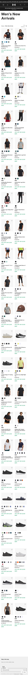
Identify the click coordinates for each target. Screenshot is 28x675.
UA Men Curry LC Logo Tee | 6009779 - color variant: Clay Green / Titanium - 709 (20, 398)
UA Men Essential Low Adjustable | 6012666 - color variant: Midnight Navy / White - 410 (18, 316)
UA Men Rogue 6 (5, 568)
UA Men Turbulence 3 (19, 565)
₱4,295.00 (3, 485)
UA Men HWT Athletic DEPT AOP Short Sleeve (20, 430)
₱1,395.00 (17, 239)
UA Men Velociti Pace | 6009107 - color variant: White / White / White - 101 (22, 617)
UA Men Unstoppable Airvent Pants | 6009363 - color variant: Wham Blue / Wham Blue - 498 (18, 124)
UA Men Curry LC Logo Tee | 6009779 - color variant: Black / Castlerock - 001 (15, 398)
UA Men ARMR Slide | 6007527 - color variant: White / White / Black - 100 (20, 506)
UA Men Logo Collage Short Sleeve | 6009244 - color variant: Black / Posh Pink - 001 (2, 206)
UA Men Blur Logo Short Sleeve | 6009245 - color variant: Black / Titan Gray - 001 (15, 178)
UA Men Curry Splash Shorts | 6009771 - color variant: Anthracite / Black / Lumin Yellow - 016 (15, 96)
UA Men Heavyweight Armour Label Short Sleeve (7, 457)
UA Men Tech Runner (6, 484)
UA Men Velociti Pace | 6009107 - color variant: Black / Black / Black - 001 (15, 617)
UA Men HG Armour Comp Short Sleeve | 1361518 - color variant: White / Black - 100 (24, 453)
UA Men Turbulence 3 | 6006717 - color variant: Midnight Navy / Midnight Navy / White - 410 (24, 562)
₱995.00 (17, 322)
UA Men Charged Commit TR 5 (6, 539)
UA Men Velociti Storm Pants (19, 210)
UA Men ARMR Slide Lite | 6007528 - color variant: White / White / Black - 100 (6, 506)
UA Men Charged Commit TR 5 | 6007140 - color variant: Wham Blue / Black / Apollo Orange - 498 (11, 533)
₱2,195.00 (3, 48)
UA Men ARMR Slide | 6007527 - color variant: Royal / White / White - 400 (24, 506)
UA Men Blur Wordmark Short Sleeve (6, 183)
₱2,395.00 (17, 47)
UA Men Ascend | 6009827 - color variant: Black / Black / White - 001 (15, 480)
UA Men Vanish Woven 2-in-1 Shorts (20, 266)
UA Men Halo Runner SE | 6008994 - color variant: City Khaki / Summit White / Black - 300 (2, 343)
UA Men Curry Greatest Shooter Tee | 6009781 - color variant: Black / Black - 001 (2, 398)
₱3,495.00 (17, 268)
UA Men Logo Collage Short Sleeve (7, 210)
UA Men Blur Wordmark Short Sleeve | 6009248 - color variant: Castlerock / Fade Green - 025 (2, 178)
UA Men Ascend (18, 484)
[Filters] (26, 26)
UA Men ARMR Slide (19, 510)
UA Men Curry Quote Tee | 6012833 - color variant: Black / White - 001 (15, 42)
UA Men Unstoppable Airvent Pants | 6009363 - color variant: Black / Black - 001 (15, 124)
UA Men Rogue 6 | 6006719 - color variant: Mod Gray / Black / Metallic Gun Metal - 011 (11, 562)
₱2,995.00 (3, 268)
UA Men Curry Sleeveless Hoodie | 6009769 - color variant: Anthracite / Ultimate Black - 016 (2, 124)
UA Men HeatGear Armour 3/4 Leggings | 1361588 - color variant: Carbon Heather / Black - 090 (18, 289)
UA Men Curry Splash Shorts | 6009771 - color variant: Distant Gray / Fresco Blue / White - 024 (20, 96)
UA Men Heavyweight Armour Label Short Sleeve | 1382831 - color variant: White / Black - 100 (2, 453)
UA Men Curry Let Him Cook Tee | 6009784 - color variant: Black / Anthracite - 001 (15, 69)
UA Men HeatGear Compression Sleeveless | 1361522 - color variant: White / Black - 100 (4, 617)
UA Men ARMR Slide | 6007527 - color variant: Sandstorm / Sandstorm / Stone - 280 (22, 506)
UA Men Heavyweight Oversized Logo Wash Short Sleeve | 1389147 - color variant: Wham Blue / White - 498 (6, 233)
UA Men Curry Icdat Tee (6, 100)
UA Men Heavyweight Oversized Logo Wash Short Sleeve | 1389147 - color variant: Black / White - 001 (2, 233)
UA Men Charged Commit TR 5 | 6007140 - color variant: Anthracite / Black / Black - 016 (4, 533)
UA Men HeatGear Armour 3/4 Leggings (20, 293)
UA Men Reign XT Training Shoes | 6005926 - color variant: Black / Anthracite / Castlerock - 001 (2, 371)
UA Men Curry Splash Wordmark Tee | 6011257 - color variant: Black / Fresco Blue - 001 (2, 42)
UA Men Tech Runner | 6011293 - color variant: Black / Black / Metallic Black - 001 (2, 480)
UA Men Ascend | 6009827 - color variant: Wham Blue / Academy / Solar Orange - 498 (22, 480)
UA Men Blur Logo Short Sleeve (20, 183)
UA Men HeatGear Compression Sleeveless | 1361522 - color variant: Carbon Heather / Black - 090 (2, 617)
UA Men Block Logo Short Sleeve (20, 155)
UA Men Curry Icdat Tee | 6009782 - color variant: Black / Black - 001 (2, 96)
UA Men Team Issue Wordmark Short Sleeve (6, 321)
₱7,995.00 (3, 377)
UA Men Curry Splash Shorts (19, 101)
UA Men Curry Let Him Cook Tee (19, 73)
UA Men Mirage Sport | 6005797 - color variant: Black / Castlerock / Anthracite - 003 (2, 590)
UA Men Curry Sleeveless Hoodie (6, 128)
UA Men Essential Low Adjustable (19, 321)
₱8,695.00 (17, 622)
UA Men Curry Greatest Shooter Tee (6, 402)
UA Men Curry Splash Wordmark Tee (6, 46)
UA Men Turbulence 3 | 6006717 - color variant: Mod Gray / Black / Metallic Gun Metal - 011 (22, 562)
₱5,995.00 (3, 541)
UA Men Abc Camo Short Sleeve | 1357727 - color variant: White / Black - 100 (4, 289)
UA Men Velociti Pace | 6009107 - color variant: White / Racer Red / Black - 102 (18, 617)
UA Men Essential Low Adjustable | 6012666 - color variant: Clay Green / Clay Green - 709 (20, 316)
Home (2, 26)
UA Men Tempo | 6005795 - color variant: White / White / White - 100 (18, 590)
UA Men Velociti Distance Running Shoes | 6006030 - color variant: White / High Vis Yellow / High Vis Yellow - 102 (18, 343)
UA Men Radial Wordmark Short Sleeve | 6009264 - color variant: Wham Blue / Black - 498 (6, 151)
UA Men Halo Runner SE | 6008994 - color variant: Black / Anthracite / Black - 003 (6, 343)
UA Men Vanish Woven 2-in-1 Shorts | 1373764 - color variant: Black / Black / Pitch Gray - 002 (15, 261)
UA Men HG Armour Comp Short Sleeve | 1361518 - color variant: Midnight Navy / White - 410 (15, 453)
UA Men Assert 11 (18, 536)
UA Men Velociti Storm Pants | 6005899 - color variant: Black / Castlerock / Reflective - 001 (15, 206)
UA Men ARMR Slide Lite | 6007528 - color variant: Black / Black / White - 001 (2, 506)
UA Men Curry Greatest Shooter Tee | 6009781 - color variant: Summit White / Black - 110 (4, 398)
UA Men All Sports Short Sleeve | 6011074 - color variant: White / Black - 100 (4, 69)
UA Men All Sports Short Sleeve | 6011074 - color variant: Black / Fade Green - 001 (2, 69)
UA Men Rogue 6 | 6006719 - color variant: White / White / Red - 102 (2, 564)
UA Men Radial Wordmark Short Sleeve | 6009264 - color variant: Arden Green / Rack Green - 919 (8, 151)
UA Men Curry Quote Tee (20, 45)
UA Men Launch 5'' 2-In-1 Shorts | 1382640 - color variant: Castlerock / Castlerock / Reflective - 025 (4, 261)
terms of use (16, 673)
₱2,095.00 (17, 459)
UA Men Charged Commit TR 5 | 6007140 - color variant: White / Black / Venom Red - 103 (6, 533)
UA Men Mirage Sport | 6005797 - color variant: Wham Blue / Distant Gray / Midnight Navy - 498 (6, 590)
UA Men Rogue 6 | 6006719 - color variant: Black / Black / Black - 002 (2, 562)
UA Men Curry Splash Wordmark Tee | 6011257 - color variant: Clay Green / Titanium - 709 (8, 42)
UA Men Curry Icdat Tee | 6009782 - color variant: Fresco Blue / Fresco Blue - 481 (4, 96)
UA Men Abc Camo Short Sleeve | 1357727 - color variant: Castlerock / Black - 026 (2, 289)
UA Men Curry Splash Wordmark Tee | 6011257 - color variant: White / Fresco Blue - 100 (4, 42)
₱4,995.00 (17, 212)
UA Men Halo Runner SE (6, 347)
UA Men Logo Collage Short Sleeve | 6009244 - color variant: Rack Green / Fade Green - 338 (6, 206)
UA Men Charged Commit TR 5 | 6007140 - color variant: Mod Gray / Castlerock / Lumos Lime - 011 (2, 533)
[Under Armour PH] (14, 5)
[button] (20, 4)
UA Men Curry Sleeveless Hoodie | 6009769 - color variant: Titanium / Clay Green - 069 (4, 124)
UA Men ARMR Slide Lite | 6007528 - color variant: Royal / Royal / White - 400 (11, 506)
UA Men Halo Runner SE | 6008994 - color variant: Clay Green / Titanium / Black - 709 (8, 343)
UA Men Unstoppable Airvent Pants (19, 128)
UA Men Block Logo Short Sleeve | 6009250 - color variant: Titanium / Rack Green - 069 (15, 151)
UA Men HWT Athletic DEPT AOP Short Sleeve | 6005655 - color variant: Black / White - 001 (15, 425)
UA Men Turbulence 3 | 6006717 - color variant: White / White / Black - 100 (15, 562)
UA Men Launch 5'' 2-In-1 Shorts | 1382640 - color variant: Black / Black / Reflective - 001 (2, 261)
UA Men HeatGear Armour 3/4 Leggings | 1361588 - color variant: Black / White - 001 (15, 289)
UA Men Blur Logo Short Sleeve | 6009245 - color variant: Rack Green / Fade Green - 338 (18, 178)
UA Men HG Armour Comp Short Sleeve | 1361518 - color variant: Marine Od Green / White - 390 (18, 453)
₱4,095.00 (17, 485)
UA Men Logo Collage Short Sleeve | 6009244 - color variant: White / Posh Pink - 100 (4, 206)
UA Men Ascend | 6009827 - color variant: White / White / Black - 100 (20, 480)
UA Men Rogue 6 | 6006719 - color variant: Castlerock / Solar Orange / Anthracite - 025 (4, 562)
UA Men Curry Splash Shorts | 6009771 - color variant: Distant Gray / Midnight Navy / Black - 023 (18, 96)
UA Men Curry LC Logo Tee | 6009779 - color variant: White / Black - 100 (18, 398)
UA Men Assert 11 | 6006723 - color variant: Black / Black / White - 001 (15, 533)
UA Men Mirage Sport (6, 594)
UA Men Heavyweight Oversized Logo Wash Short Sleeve (6, 238)
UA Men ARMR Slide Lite (6, 510)
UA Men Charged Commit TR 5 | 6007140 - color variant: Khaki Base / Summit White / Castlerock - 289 (8, 533)
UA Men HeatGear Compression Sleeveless (6, 621)
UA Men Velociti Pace (19, 620)
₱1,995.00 (17, 511)
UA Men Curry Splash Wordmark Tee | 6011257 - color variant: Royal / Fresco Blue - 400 (6, 42)
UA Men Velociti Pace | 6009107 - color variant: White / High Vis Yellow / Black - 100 (20, 617)
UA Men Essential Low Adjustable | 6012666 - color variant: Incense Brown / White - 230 (15, 316)
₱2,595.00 (17, 75)
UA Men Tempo (18, 594)
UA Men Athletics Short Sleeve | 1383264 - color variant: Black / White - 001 (15, 233)
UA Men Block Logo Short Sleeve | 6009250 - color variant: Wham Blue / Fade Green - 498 (18, 151)
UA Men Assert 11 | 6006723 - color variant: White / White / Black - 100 (18, 533)
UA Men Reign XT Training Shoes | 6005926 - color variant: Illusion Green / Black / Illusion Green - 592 (8, 371)
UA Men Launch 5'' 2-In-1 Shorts (6, 266)
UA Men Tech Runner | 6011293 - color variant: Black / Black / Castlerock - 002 (4, 480)
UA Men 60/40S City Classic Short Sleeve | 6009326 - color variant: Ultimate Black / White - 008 (2, 425)
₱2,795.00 (17, 103)
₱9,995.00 (17, 350)
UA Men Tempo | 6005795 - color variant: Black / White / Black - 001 (15, 590)
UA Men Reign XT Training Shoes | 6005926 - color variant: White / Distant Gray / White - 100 (4, 371)
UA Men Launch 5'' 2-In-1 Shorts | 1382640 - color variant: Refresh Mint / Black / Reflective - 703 (6, 261)
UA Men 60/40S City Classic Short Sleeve (5, 430)
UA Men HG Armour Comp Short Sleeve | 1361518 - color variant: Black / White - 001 (20, 453)
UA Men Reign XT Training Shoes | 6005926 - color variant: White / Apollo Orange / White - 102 (6, 371)
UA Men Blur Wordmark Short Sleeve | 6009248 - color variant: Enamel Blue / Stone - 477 (4, 178)
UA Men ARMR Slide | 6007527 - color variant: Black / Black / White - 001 (18, 506)
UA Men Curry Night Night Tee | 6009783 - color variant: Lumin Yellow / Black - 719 (15, 371)
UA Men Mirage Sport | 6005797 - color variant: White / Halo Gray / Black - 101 (4, 590)
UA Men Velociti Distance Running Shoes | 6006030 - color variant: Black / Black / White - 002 (15, 343)
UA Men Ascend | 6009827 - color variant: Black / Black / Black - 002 (18, 480)
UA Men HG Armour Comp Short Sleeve (20, 457)
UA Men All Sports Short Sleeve (6, 73)
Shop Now (14, 9)
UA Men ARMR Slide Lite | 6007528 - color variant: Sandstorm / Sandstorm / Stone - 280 (8, 506)
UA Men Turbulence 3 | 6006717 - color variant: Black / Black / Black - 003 (20, 562)
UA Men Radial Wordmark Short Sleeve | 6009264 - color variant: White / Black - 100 (4, 151)
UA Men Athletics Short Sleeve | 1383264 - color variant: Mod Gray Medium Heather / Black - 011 (18, 233)
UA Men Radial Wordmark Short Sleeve (7, 155)
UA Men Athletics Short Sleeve (20, 237)
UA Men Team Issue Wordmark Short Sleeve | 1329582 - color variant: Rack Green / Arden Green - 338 (4, 316)
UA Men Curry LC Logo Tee (21, 402)
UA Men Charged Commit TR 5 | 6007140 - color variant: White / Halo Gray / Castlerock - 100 (2, 535)
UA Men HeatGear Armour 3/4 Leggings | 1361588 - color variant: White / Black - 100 (20, 289)
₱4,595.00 (3, 569)
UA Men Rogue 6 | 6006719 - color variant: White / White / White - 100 (6, 562)
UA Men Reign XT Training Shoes (7, 375)
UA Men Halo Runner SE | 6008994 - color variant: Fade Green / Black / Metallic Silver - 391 (4, 343)
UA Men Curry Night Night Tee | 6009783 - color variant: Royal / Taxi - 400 (20, 371)
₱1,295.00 (3, 511)
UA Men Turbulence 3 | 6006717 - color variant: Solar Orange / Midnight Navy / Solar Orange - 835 (18, 562)
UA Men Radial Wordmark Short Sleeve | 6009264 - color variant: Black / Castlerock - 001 (2, 151)
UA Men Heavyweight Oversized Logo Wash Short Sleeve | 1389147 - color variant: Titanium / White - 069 (4, 233)
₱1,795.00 (3, 75)
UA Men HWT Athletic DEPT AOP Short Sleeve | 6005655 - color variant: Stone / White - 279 (18, 425)
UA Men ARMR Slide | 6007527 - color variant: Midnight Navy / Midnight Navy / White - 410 (15, 506)
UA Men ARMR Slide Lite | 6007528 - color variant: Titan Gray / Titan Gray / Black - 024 (4, 506)
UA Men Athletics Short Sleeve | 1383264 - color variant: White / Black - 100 (20, 233)
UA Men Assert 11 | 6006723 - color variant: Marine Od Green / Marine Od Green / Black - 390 (20, 533)
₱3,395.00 (3, 130)
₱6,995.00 (17, 130)
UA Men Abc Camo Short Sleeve (6, 293)
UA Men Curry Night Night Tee (20, 375)
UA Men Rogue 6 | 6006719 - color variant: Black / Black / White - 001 (8, 562)
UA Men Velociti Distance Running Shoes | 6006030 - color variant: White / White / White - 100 (20, 343)
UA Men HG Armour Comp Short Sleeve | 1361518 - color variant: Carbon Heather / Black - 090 (22, 453)
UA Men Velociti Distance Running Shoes (20, 348)
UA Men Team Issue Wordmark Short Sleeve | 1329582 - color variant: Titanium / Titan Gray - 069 (2, 316)
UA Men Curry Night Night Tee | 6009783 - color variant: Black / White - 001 (18, 371)
